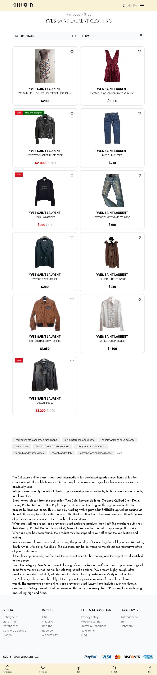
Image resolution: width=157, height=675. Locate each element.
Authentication (130, 617)
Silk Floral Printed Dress (112, 279)
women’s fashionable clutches (95, 453)
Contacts (127, 625)
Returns (47, 625)
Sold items (88, 630)
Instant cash (11, 625)
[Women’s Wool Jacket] (45, 251)
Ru (135, 5)
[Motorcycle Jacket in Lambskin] (45, 128)
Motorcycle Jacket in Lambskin (45, 155)
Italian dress (22, 446)
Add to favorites (72, 51)
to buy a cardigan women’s (91, 446)
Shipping (47, 621)
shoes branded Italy (62, 453)
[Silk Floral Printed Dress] (112, 251)
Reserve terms (90, 621)
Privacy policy (89, 617)
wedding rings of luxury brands (52, 446)
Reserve (47, 630)
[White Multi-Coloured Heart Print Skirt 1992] (45, 66)
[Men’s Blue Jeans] (112, 128)
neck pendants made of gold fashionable (36, 440)
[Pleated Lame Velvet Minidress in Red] (112, 66)
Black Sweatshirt (45, 217)
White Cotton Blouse (112, 340)
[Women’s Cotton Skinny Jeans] (112, 189)
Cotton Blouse (45, 402)
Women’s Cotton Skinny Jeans (112, 217)
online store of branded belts (79, 440)
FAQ (44, 617)
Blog (84, 634)
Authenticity (50, 634)
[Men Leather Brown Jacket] (45, 313)
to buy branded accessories (30, 453)
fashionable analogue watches (118, 440)
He (130, 5)
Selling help (10, 617)
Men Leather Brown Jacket (45, 340)
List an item (10, 621)
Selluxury (23, 5)
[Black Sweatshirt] (45, 189)
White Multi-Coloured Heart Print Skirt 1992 (44, 93)
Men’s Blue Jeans (112, 155)
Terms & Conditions (93, 625)
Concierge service (14, 630)
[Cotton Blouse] (45, 375)
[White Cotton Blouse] (112, 313)
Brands (7, 634)
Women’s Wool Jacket (44, 279)
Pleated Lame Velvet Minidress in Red (112, 93)
